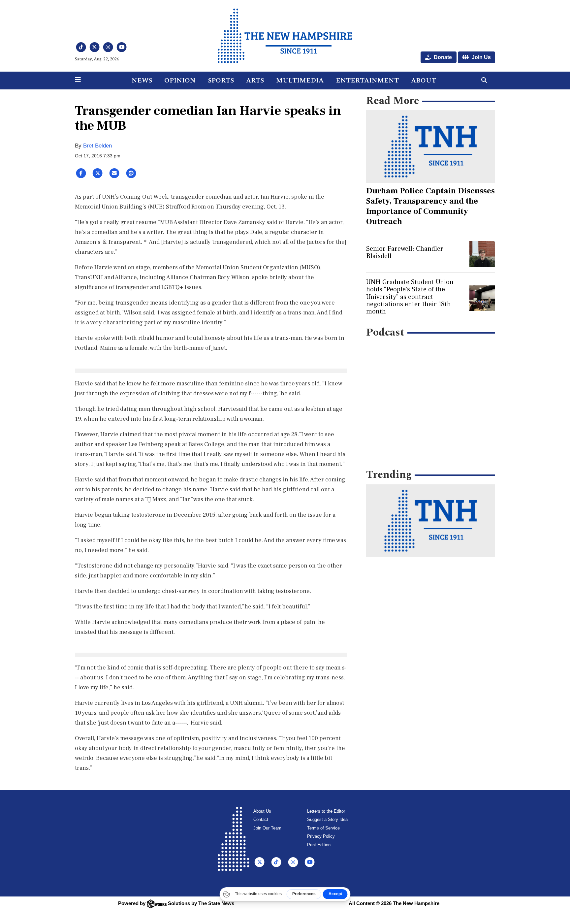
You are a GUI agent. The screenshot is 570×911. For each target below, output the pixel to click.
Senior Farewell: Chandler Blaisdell (404, 252)
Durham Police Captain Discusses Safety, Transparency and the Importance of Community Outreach (430, 206)
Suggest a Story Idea (327, 819)
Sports (221, 80)
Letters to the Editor (326, 811)
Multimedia (300, 80)
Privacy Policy (321, 836)
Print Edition (319, 844)
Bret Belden (97, 146)
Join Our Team (267, 828)
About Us (262, 811)
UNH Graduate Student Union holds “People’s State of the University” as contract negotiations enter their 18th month (410, 297)
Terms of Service (323, 828)
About (423, 80)
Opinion (180, 80)
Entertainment (367, 80)
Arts (255, 80)
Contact (260, 819)
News (142, 80)
